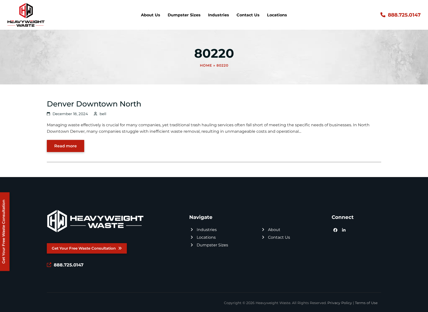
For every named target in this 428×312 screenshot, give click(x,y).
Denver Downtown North (94, 103)
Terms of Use (366, 303)
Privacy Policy (339, 303)
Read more (65, 146)
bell (103, 114)
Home (206, 65)
